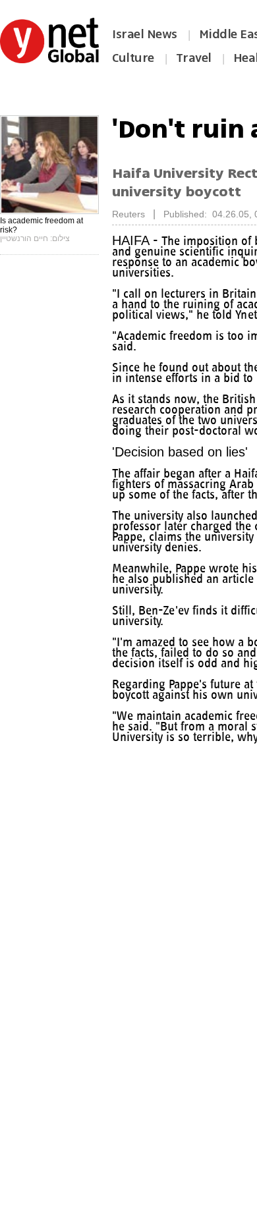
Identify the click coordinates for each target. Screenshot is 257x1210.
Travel (194, 58)
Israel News (144, 34)
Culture (133, 58)
